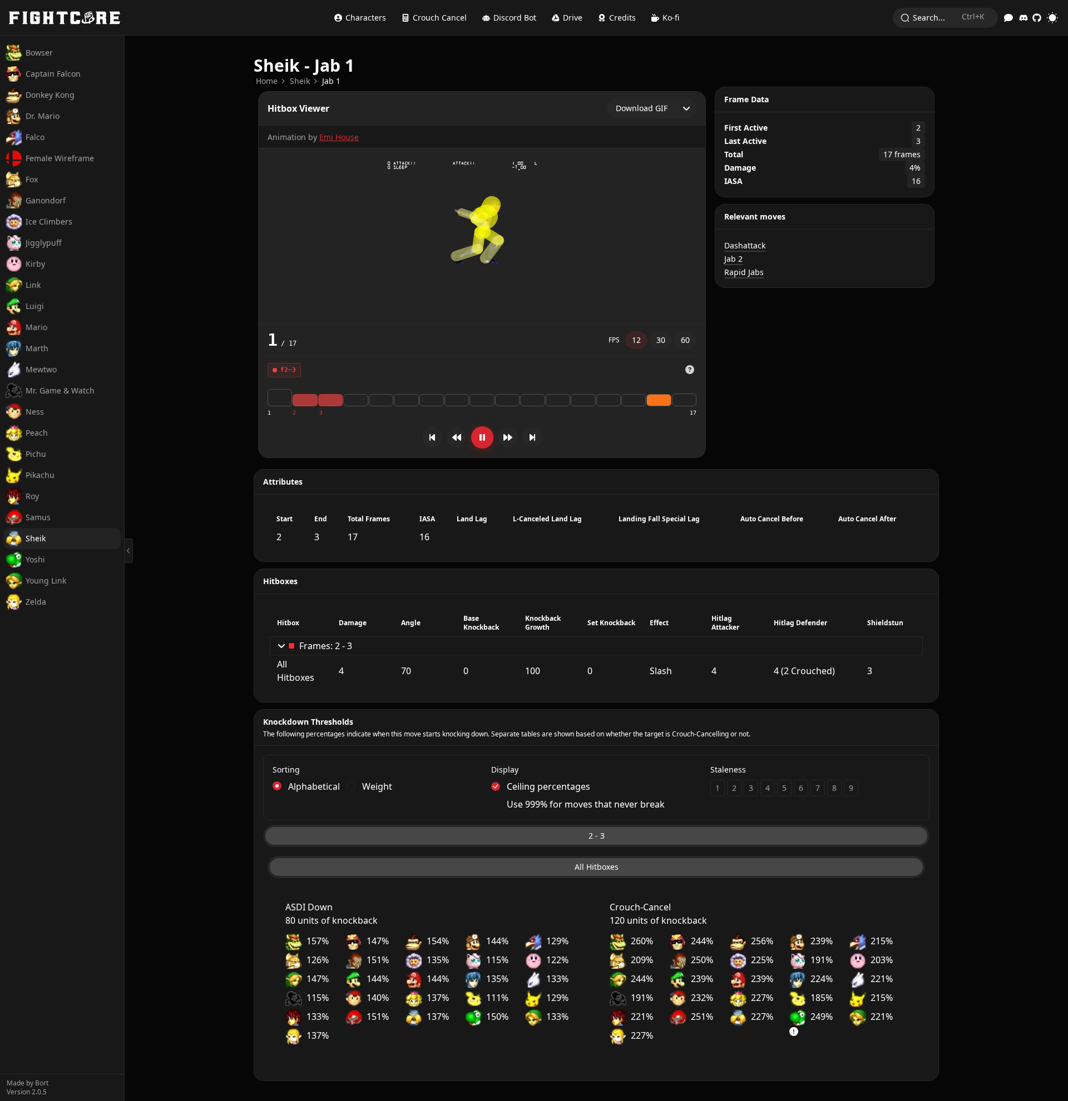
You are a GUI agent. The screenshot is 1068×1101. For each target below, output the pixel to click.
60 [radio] (685, 340)
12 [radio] (636, 340)
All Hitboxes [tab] (597, 866)
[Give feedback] (1008, 18)
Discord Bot (514, 17)
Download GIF (642, 108)
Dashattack (744, 245)
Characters (365, 17)
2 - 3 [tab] (597, 835)
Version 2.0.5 (27, 1092)
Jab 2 (733, 258)
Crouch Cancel (440, 17)
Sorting (286, 769)
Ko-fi (670, 17)
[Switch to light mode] (1052, 18)
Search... (949, 17)
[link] (267, 81)
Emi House (339, 137)
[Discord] (1023, 17)
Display (504, 769)
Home (267, 81)
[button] (689, 370)
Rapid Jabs (744, 272)
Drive (572, 17)
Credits (622, 17)
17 (693, 413)
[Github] (1036, 17)
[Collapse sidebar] (129, 551)
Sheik (300, 81)
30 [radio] (660, 340)
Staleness (728, 769)
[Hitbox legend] (689, 369)
